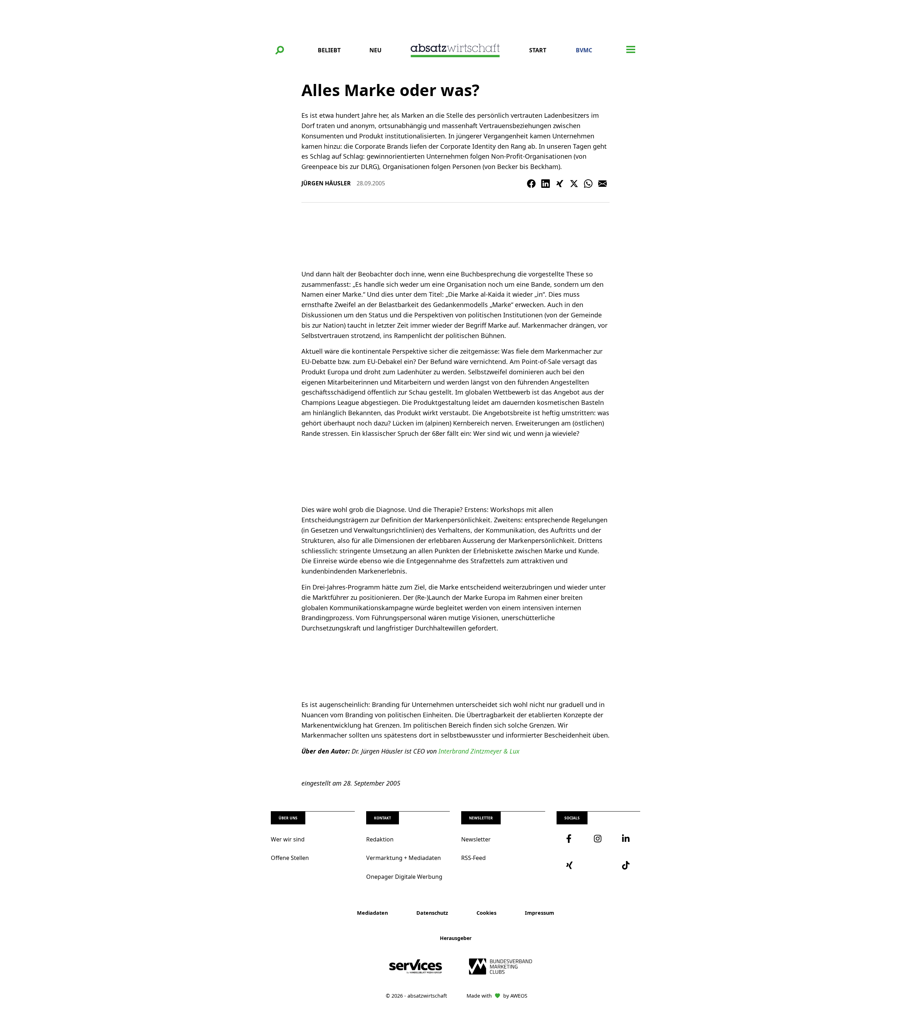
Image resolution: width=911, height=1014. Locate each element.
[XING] (560, 183)
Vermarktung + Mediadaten (403, 858)
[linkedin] (626, 838)
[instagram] (598, 838)
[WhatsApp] (588, 183)
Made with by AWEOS (497, 995)
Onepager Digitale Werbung (404, 877)
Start (537, 50)
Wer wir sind (288, 839)
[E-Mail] (602, 183)
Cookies (486, 912)
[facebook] (570, 838)
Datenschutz (432, 912)
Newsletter (476, 839)
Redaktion (380, 839)
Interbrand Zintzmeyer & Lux (479, 751)
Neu (375, 50)
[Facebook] (531, 183)
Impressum (539, 912)
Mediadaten (372, 912)
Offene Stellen (290, 858)
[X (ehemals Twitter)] (574, 183)
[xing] (570, 865)
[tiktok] (626, 865)
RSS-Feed (473, 858)
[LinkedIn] (545, 183)
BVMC (584, 50)
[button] (279, 50)
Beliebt (329, 50)
